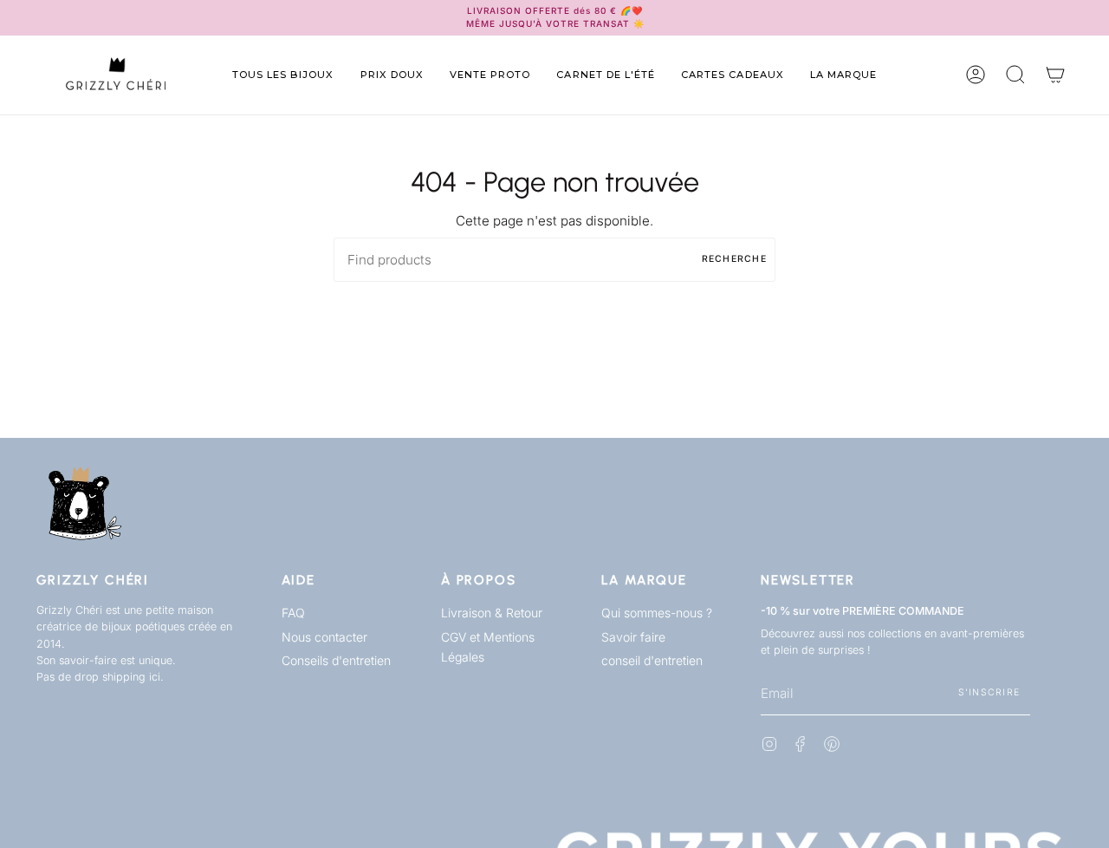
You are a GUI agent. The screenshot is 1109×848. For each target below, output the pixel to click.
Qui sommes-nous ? (656, 612)
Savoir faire (633, 636)
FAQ (293, 612)
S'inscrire (989, 692)
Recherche (734, 258)
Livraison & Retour (491, 612)
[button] (283, 75)
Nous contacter (324, 636)
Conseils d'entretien (336, 660)
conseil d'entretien (652, 660)
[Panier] (1055, 75)
